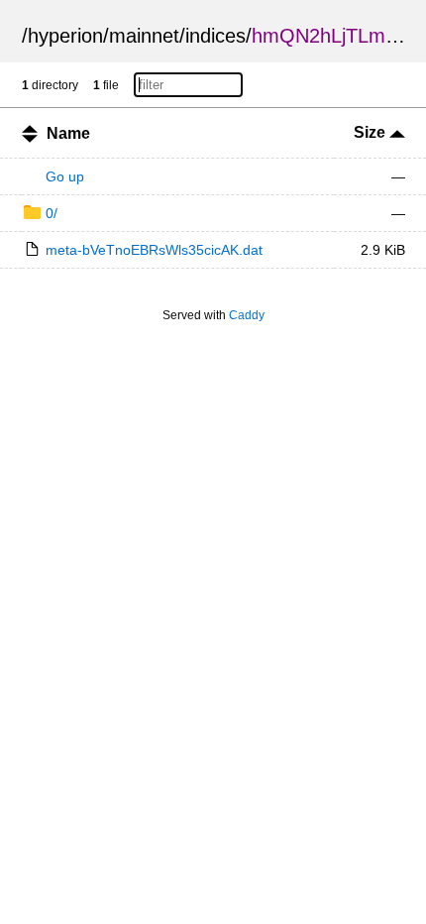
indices (215, 36)
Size (371, 132)
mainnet (144, 36)
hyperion (65, 36)
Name (68, 133)
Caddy (247, 315)
